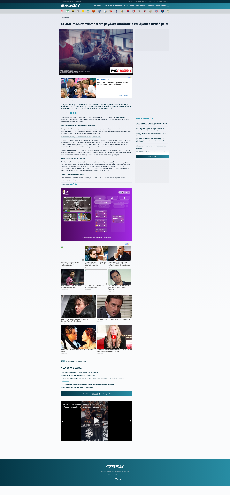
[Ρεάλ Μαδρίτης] (122, 11)
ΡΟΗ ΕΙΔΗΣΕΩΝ (161, 6)
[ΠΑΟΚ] (78, 11)
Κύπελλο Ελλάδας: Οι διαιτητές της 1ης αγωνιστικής (77, 387)
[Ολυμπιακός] (62, 11)
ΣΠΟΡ (132, 6)
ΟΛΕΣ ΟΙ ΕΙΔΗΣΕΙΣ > (152, 156)
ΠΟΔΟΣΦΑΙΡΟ (99, 6)
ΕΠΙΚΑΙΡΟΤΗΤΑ (140, 6)
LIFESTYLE (150, 6)
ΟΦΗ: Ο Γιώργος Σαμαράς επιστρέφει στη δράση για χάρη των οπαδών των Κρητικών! (88, 384)
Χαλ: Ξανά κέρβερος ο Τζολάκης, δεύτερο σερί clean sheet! (80, 372)
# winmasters (70, 361)
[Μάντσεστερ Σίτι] (99, 11)
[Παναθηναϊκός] (67, 11)
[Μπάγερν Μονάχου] (156, 11)
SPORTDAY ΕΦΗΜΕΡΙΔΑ (163, 1)
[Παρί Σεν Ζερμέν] (162, 11)
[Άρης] (83, 11)
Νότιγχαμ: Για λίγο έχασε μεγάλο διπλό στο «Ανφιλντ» (78, 375)
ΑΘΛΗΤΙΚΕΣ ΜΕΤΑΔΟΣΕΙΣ (148, 1)
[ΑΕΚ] (73, 11)
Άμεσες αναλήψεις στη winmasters (73, 158)
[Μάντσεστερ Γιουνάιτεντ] (93, 11)
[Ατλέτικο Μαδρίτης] (134, 11)
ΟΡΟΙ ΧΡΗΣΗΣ (125, 471)
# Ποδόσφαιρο (81, 361)
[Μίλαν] (144, 11)
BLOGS (126, 6)
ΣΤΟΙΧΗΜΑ (129, 1)
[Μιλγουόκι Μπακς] (168, 11)
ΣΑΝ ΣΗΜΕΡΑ (137, 1)
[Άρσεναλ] (111, 11)
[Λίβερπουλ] (88, 11)
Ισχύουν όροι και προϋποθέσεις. (73, 174)
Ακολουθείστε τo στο (96, 394)
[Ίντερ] (150, 11)
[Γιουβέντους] (139, 11)
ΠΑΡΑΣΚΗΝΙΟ (117, 6)
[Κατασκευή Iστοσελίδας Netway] (117, 479)
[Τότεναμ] (116, 11)
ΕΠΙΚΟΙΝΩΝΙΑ (104, 471)
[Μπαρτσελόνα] (128, 11)
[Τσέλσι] (105, 11)
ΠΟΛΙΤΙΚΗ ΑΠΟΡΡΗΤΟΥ (115, 471)
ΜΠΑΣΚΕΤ (108, 6)
